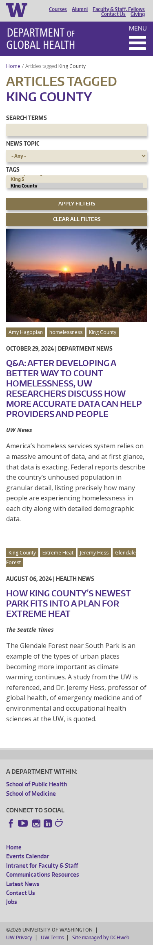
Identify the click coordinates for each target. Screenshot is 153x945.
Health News (75, 578)
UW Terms (52, 937)
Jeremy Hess (94, 552)
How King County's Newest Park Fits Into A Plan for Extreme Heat (68, 603)
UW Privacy (19, 937)
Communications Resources (42, 874)
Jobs (11, 901)
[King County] (76, 186)
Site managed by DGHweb (100, 937)
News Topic (22, 143)
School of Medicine (31, 793)
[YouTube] (24, 823)
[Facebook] (11, 823)
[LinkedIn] (48, 823)
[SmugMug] (60, 824)
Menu (138, 28)
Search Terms (26, 117)
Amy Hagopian (26, 332)
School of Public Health (36, 784)
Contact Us (113, 14)
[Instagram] (36, 823)
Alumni (80, 9)
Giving (138, 14)
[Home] (40, 38)
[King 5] (76, 179)
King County (72, 66)
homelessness (65, 332)
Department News (85, 348)
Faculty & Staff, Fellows (119, 9)
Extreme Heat (57, 552)
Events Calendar (27, 856)
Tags (13, 169)
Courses (58, 9)
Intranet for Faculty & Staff (42, 865)
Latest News (23, 883)
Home (13, 66)
